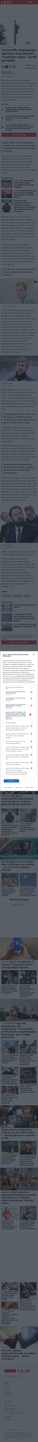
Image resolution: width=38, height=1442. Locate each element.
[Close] (34, 654)
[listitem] (19, 688)
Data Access (19, 787)
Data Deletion (9, 787)
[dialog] (19, 721)
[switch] (30, 692)
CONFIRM (11, 781)
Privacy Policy (29, 787)
